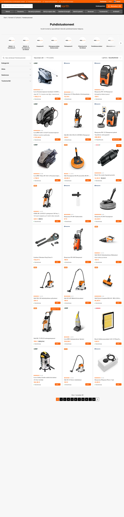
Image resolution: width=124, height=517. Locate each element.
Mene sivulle (116, 139)
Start (5, 17)
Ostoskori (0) (116, 6)
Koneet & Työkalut (15, 17)
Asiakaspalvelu (100, 6)
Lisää (57, 98)
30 (94, 399)
